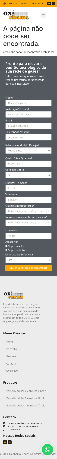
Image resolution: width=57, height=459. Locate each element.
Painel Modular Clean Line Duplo (25, 398)
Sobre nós (12, 371)
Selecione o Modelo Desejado (22, 145)
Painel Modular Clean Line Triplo (25, 405)
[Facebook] (49, 3)
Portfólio (11, 349)
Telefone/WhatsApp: (17, 132)
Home (9, 341)
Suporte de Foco (18, 250)
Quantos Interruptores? (19, 206)
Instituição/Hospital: (17, 109)
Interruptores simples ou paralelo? (26, 217)
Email (8, 120)
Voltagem (11, 194)
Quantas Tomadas (16, 183)
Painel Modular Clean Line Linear (26, 391)
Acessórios (11, 242)
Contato (11, 363)
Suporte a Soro (17, 246)
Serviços (11, 356)
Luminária (11, 230)
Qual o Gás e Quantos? (18, 158)
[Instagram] (53, 3)
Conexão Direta (14, 169)
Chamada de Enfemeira (19, 254)
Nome (9, 97)
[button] (43, 15)
